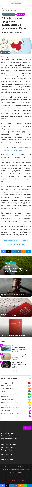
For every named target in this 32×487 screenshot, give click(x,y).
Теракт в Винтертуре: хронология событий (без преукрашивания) (19, 364)
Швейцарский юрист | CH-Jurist (11, 405)
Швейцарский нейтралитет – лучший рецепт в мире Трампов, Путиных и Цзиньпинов (16, 269)
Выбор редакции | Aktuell (9, 383)
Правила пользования (17, 475)
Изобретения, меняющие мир (10, 407)
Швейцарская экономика (8, 444)
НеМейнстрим (6, 410)
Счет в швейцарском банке (9, 457)
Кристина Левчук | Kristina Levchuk (13, 32)
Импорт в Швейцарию (12, 241)
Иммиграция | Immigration (9, 399)
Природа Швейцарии (7, 450)
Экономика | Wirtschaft (8, 388)
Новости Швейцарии (9, 9)
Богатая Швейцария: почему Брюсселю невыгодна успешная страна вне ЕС (20, 347)
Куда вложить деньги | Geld (10, 402)
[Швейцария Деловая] (16, 2)
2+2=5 (4, 416)
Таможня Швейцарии (16, 244)
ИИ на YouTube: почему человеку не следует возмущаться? (19, 355)
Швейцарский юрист (7, 454)
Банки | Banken (6, 385)
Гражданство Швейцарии (8, 435)
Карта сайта (24, 480)
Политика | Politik (10, 263)
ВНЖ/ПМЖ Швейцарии (7, 433)
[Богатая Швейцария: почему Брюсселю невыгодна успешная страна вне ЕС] (6, 348)
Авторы (12, 480)
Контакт (7, 480)
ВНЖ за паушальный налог (9, 438)
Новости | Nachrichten (9, 14)
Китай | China (13, 10)
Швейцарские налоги (7, 447)
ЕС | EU (4, 391)
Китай (26, 241)
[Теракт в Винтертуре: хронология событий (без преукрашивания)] (6, 364)
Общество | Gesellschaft (9, 394)
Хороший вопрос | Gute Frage (10, 413)
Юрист (17, 480)
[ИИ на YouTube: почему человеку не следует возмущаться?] (6, 356)
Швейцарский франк (7, 459)
